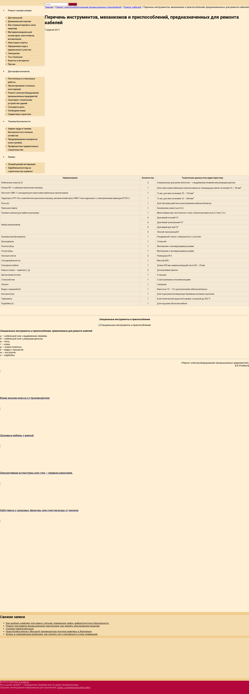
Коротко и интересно (18, 60)
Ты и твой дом (15, 57)
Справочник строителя (19, 114)
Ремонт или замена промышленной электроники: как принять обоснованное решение (53, 626)
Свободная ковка (17, 110)
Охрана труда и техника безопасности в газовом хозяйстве (20, 132)
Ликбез (11, 157)
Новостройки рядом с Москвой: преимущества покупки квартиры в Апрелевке (49, 631)
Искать (72, 4)
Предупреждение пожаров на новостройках (22, 141)
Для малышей (15, 18)
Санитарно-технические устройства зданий (20, 102)
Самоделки (14, 53)
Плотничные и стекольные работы (21, 80)
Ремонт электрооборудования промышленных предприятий (23, 94)
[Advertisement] (131, 53)
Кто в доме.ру (21, 682)
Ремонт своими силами (20, 10)
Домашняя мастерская (19, 21)
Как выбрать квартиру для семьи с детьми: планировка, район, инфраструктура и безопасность (57, 623)
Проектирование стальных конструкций (21, 87)
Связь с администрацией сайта (73, 687)
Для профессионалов (19, 71)
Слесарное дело (16, 107)
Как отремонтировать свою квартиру (22, 27)
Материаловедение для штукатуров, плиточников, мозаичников (21, 35)
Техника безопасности (19, 121)
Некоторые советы (18, 42)
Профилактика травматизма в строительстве (23, 148)
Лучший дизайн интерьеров (21, 164)
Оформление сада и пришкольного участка (19, 48)
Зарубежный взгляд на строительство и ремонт (20, 169)
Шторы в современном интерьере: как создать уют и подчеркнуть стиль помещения (51, 634)
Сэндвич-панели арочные (20, 628)
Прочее (11, 64)
